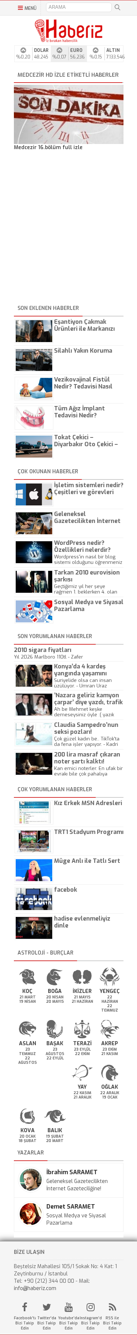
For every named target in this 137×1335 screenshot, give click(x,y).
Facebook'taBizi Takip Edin (25, 1323)
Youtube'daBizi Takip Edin (68, 1323)
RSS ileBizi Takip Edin (112, 1323)
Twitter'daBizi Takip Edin (46, 1323)
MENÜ (30, 8)
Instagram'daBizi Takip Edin (91, 1323)
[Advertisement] (68, 228)
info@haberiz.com (35, 1288)
